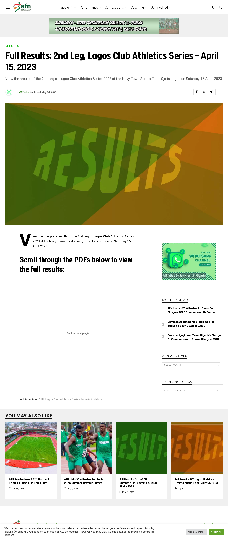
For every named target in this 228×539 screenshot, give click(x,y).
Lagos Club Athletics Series (62, 399)
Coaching (137, 7)
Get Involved (159, 7)
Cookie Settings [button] (196, 531)
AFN (41, 399)
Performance (89, 7)
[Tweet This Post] (204, 92)
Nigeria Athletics (91, 399)
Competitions (114, 7)
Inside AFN (65, 7)
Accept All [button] (216, 531)
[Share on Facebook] (196, 92)
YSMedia (24, 92)
